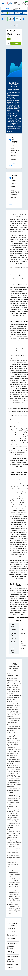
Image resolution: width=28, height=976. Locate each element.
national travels (13, 156)
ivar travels (14, 146)
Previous (2, 19)
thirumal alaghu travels (15, 149)
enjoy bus (13, 152)
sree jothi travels (13, 198)
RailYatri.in (10, 749)
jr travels (13, 159)
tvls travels (14, 194)
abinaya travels (13, 187)
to (12, 928)
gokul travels (14, 183)
